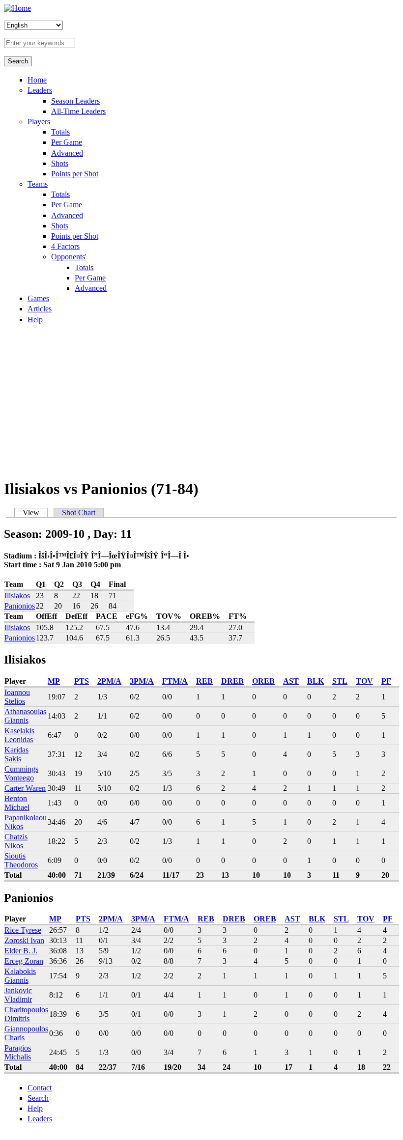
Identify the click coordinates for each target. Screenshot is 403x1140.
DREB (232, 681)
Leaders (40, 90)
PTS (81, 681)
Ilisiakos (17, 595)
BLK (315, 681)
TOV (364, 681)
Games (38, 298)
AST (291, 681)
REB (204, 681)
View (35, 512)
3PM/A (142, 681)
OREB (263, 681)
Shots (59, 163)
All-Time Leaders (78, 111)
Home (37, 80)
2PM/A (109, 681)
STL (339, 681)
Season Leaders (75, 101)
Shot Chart (78, 512)
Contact (40, 1088)
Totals (60, 132)
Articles (40, 309)
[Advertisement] (201, 401)
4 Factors (65, 246)
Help (35, 319)
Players (39, 121)
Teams (38, 184)
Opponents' (68, 256)
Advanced (67, 153)
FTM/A (175, 681)
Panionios (19, 606)
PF (386, 681)
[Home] (17, 8)
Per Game (66, 142)
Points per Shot (74, 173)
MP (54, 681)
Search (38, 1098)
